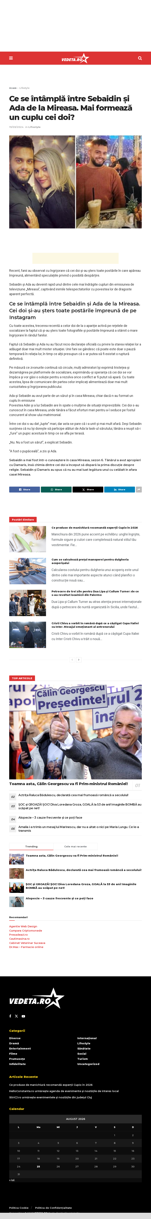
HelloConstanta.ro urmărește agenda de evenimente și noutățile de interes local (64, 1091)
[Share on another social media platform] (139, 490)
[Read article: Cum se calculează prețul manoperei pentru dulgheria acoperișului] (27, 571)
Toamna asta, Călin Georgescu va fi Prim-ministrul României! (68, 784)
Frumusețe (17, 1059)
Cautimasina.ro (19, 938)
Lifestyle (24, 88)
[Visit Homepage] (75, 58)
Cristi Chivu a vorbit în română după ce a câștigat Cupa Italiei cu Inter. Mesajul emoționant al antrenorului (95, 625)
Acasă (12, 88)
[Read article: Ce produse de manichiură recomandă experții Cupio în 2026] (27, 539)
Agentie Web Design (23, 926)
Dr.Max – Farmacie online (26, 947)
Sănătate (84, 1048)
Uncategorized (88, 1064)
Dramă (14, 1043)
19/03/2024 (16, 126)
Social (81, 1053)
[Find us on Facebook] (10, 1016)
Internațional (87, 1038)
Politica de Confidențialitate (53, 1207)
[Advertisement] (75, 26)
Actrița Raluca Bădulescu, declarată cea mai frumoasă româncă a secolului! (73, 795)
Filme (13, 1053)
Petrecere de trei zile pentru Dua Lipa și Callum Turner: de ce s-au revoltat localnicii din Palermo (95, 593)
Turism (82, 1059)
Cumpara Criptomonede (25, 930)
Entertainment (20, 1048)
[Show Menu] (11, 58)
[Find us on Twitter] (16, 1016)
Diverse (15, 1038)
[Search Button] (140, 58)
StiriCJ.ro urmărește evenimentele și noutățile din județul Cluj (50, 1097)
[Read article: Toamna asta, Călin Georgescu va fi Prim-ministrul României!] (75, 732)
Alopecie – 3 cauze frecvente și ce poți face (50, 817)
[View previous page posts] (72, 659)
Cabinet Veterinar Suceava (27, 943)
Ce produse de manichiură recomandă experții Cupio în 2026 (95, 527)
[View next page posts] (79, 659)
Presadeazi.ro (18, 934)
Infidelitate (17, 1064)
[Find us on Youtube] (23, 1016)
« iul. (12, 1180)
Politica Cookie (19, 1207)
